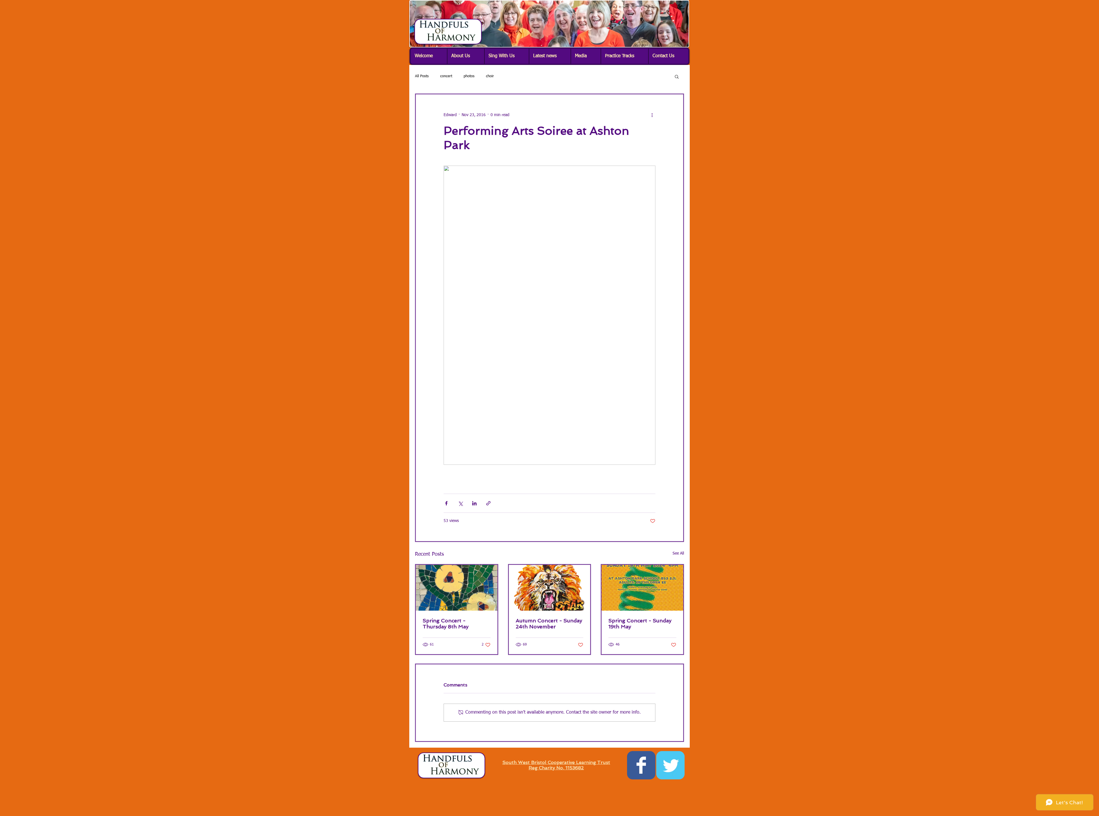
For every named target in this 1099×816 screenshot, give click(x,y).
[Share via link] (488, 503)
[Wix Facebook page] (641, 765)
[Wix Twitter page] (670, 765)
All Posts (422, 76)
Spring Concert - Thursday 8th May (446, 624)
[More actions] (652, 115)
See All (678, 553)
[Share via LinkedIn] (474, 503)
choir (490, 76)
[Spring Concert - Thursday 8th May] (456, 588)
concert (446, 76)
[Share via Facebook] (446, 503)
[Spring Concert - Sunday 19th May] (642, 588)
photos (469, 76)
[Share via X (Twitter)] (460, 503)
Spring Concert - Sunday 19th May (639, 624)
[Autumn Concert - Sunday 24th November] (549, 588)
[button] (465, 56)
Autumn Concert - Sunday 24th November (549, 624)
